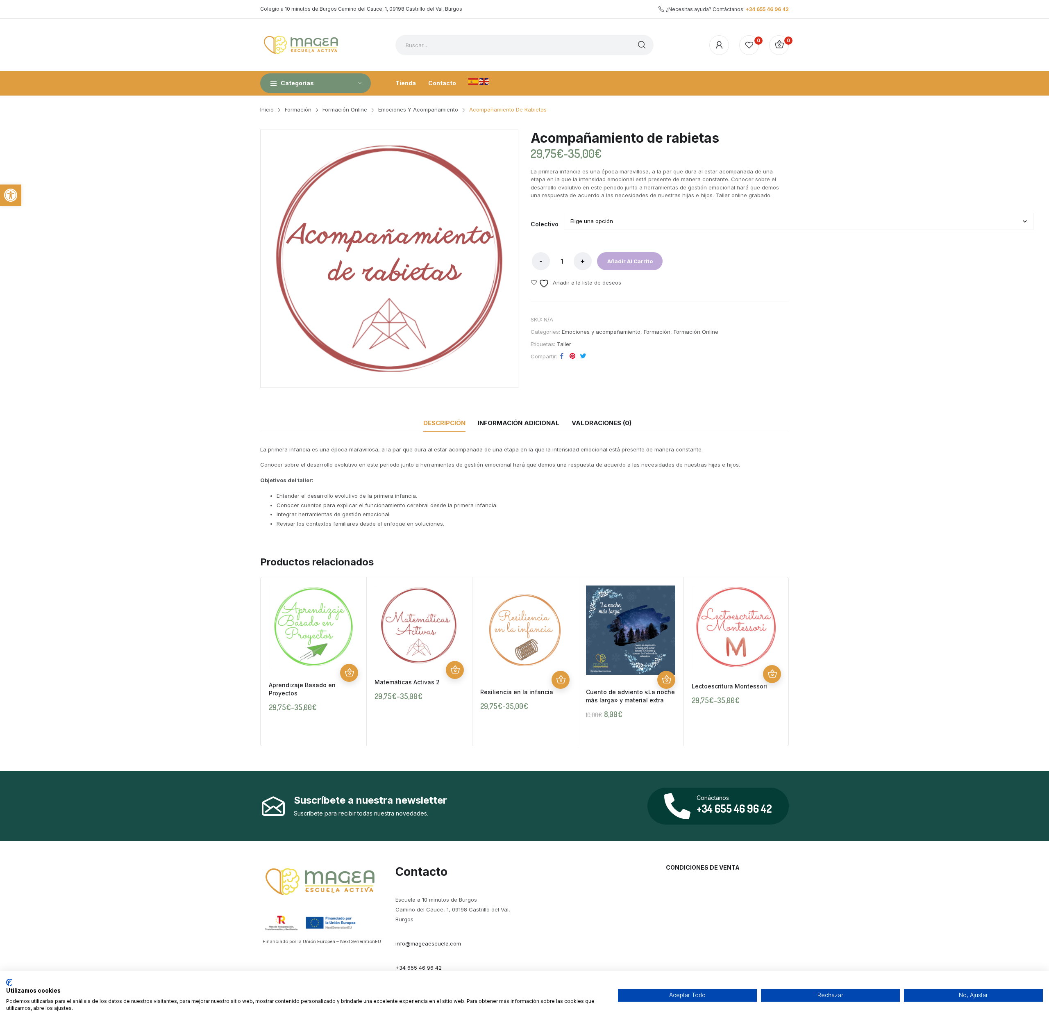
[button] (10, 195)
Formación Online (696, 331)
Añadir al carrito (630, 261)
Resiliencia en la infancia (516, 691)
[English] (484, 80)
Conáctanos (713, 797)
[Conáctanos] (677, 806)
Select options (666, 680)
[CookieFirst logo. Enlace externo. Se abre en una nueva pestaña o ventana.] (9, 982)
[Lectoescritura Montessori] (736, 627)
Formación (657, 331)
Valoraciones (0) (601, 423)
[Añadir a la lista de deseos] (349, 637)
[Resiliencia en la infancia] (525, 630)
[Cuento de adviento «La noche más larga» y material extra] (630, 630)
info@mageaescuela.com (428, 943)
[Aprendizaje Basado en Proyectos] (313, 627)
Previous (248, 662)
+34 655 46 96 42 (767, 9)
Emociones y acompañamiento (601, 331)
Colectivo (545, 224)
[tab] (444, 423)
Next (800, 662)
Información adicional (518, 423)
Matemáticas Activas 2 (407, 682)
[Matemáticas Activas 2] (419, 625)
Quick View (349, 655)
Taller (564, 344)
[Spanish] (473, 80)
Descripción (444, 423)
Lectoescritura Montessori (729, 686)
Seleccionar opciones (349, 673)
